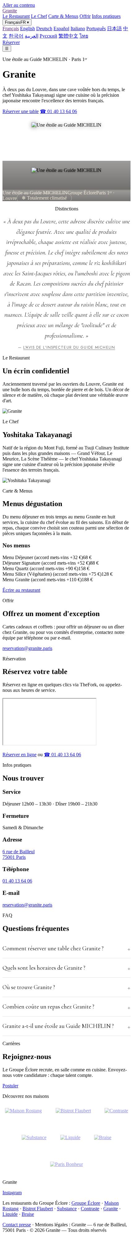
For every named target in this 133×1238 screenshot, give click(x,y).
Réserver (11, 42)
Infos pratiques (106, 16)
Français (10, 28)
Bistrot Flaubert (38, 1208)
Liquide (10, 1214)
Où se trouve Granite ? (28, 987)
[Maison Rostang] (23, 1114)
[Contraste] (116, 1114)
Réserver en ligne (19, 754)
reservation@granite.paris (27, 648)
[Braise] (102, 1141)
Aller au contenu (18, 5)
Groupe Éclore (85, 1203)
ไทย (83, 36)
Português (96, 28)
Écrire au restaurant (21, 590)
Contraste (90, 1208)
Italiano (78, 28)
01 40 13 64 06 (17, 880)
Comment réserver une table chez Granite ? (53, 948)
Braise (28, 1214)
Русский (48, 36)
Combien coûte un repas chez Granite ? (48, 1006)
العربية (31, 36)
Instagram (12, 1192)
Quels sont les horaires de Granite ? (43, 968)
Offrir (85, 16)
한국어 (16, 36)
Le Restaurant (16, 16)
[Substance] (34, 1141)
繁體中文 (68, 36)
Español (61, 28)
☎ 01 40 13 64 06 (58, 111)
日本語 (114, 28)
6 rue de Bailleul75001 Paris (18, 854)
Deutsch (44, 28)
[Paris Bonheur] (66, 1168)
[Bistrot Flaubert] (73, 1114)
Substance (67, 1208)
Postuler (10, 1085)
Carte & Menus (63, 16)
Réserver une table (20, 111)
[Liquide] (70, 1141)
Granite (9, 10)
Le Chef (39, 16)
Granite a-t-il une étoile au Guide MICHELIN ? (58, 1026)
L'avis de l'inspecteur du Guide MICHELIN (69, 347)
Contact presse (16, 1224)
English (27, 28)
